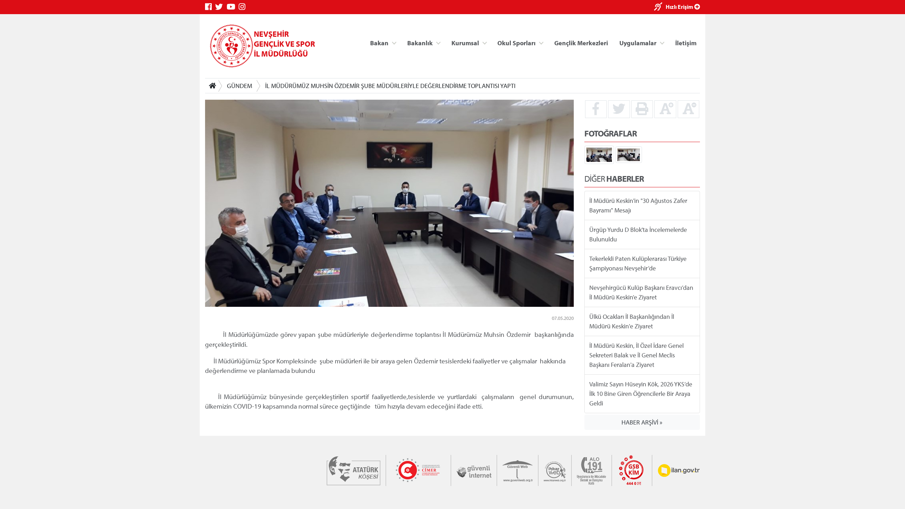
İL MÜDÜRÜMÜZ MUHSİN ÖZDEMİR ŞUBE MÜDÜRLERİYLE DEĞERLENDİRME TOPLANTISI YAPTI (390, 86)
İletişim (685, 43)
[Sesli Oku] (660, 7)
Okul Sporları (516, 43)
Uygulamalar (637, 43)
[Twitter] (221, 7)
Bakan (379, 43)
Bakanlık (420, 43)
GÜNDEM (239, 86)
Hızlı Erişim (680, 6)
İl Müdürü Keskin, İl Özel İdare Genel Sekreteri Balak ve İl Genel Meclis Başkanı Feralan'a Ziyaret (636, 355)
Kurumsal (465, 43)
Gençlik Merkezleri (581, 43)
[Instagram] (244, 7)
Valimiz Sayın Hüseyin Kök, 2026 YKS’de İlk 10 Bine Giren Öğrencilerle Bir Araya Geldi (640, 393)
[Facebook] (210, 7)
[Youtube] (233, 7)
